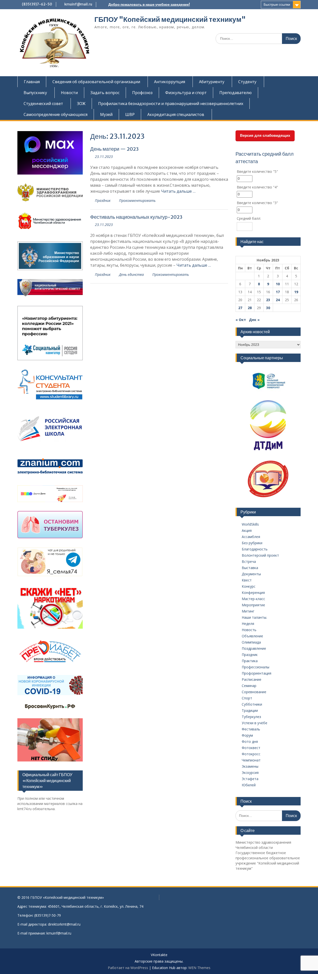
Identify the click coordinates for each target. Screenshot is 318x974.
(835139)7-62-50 (37, 4)
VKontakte (159, 955)
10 (278, 284)
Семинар (249, 685)
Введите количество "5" (257, 171)
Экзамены (250, 766)
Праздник (103, 200)
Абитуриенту (211, 81)
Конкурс (248, 586)
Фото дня (250, 741)
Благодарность (255, 549)
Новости (69, 92)
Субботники (252, 704)
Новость (249, 629)
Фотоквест (251, 747)
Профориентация (256, 673)
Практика (250, 660)
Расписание (251, 679)
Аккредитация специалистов (175, 114)
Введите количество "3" (257, 202)
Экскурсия (250, 772)
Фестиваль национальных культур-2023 (136, 217)
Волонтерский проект (260, 555)
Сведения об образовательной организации (96, 81)
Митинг (248, 611)
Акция (247, 530)
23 (268, 299)
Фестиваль (251, 729)
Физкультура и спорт (186, 92)
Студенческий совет (43, 103)
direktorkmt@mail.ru (64, 924)
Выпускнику (35, 92)
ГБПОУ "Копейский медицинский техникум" (170, 19)
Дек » (254, 319)
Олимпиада (251, 642)
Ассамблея (251, 536)
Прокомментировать (137, 200)
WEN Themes (199, 967)
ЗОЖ (81, 103)
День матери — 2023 (114, 149)
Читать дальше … (178, 191)
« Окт (241, 319)
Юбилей (249, 785)
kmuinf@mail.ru (78, 4)
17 (278, 291)
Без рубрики (252, 543)
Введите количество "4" (257, 187)
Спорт (247, 698)
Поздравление (254, 648)
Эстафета (250, 778)
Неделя (248, 623)
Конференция (253, 592)
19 (296, 291)
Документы (251, 574)
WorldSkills (250, 524)
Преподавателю (235, 92)
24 (278, 299)
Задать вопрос (104, 92)
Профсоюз (142, 92)
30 (268, 307)
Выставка (250, 567)
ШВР (130, 114)
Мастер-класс (253, 598)
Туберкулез (251, 716)
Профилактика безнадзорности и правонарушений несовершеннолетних (170, 103)
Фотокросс (251, 754)
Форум (247, 735)
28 (250, 307)
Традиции (250, 710)
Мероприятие (253, 605)
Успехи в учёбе (254, 723)
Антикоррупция (169, 81)
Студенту (247, 81)
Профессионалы (255, 667)
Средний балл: (249, 218)
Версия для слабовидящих (265, 135)
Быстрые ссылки (277, 4)
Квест (247, 580)
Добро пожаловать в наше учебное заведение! (149, 4)
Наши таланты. (254, 617)
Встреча (249, 561)
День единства (131, 274)
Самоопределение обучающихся (55, 114)
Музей (106, 114)
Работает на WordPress (128, 967)
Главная (32, 81)
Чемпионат (251, 760)
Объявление (252, 636)
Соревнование (254, 691)
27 (240, 307)
